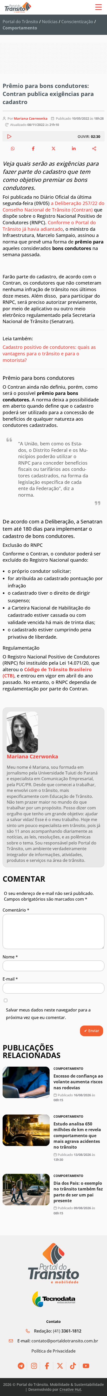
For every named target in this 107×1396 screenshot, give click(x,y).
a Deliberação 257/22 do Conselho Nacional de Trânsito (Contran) (53, 206)
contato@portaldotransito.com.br (64, 1341)
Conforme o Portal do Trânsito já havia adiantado (49, 225)
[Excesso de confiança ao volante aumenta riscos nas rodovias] (26, 1082)
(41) (67, 1331)
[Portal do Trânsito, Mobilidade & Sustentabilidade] (53, 1263)
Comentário (16, 910)
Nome (10, 957)
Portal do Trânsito (20, 21)
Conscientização (77, 21)
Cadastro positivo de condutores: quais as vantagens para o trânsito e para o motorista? (49, 353)
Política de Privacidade (53, 1351)
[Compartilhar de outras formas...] (94, 148)
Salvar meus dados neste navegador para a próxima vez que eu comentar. (48, 1013)
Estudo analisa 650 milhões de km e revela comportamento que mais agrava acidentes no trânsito (77, 1135)
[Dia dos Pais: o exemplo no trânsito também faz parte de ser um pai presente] (26, 1189)
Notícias (50, 21)
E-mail (10, 979)
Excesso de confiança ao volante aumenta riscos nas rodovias (78, 1082)
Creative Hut (70, 1389)
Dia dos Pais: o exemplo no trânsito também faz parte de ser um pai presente (78, 1191)
